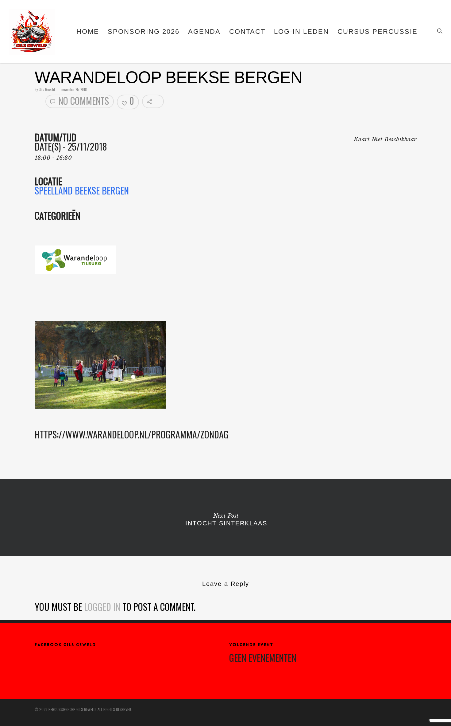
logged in (102, 607)
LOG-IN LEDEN (301, 31)
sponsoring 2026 (143, 31)
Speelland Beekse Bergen (82, 190)
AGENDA (204, 31)
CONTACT (247, 31)
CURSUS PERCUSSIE (377, 31)
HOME (87, 31)
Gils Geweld (47, 89)
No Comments (82, 101)
